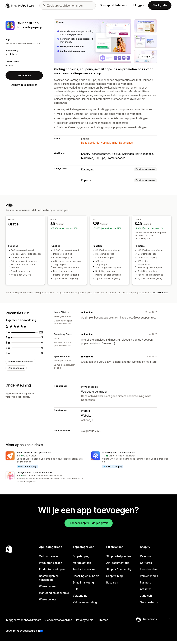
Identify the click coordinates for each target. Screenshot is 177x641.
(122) (14, 54)
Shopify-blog (114, 576)
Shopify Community (118, 569)
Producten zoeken (50, 563)
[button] (46, 460)
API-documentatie (117, 563)
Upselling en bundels (86, 576)
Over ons (145, 556)
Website (86, 415)
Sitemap (103, 620)
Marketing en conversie (54, 593)
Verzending (80, 595)
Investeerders (149, 569)
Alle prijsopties (160, 292)
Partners (145, 582)
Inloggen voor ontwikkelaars (23, 620)
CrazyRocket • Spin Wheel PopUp (35, 472)
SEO (75, 589)
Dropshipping (81, 556)
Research (112, 582)
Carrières (146, 563)
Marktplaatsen (82, 563)
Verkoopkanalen (49, 556)
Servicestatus (149, 602)
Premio (9, 65)
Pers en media (149, 576)
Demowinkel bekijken (24, 84)
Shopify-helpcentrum (119, 556)
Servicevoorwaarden (58, 620)
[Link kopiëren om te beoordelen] (74, 312)
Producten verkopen (52, 569)
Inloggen (138, 5)
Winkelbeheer (47, 599)
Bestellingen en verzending (49, 577)
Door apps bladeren (112, 5)
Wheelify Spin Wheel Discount (118, 452)
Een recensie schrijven (20, 361)
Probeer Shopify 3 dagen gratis (88, 523)
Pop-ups (86, 180)
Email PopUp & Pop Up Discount (34, 452)
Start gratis (159, 5)
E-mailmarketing (83, 582)
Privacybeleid (89, 386)
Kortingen (87, 169)
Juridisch (146, 595)
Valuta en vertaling (85, 602)
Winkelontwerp (48, 586)
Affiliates (145, 589)
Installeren (24, 75)
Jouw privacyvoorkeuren (21, 630)
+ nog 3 (145, 56)
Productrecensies (84, 569)
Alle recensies (16, 368)
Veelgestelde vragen (94, 391)
